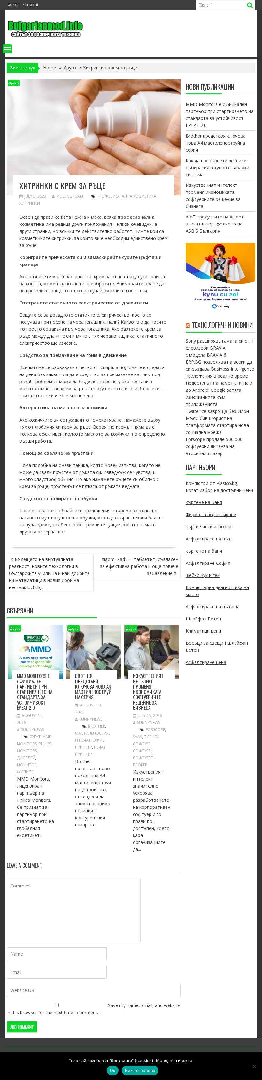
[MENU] (7, 48)
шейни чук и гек (203, 575)
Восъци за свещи (204, 643)
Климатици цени (203, 631)
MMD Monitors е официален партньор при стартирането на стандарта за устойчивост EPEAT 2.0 (34, 691)
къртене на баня (204, 502)
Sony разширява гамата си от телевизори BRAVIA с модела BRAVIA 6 (220, 348)
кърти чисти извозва (208, 527)
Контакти (30, 4)
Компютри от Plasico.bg (211, 483)
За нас (13, 4)
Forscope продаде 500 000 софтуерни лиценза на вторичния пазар (214, 446)
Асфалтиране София (208, 563)
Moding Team (69, 196)
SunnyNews (32, 729)
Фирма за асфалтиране (211, 514)
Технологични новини (222, 325)
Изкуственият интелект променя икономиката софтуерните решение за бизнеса (148, 691)
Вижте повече (140, 1070)
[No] (254, 1066)
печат (100, 747)
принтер (83, 754)
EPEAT (35, 736)
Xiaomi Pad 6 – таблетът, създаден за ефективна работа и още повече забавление (139, 566)
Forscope (155, 729)
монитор (27, 765)
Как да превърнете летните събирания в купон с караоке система (217, 167)
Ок (113, 1070)
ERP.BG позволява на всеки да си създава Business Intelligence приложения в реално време (220, 369)
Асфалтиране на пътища (213, 606)
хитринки (29, 203)
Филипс (25, 772)
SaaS (137, 736)
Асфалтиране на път (208, 539)
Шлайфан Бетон (203, 619)
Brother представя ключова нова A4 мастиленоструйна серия (93, 686)
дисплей (26, 758)
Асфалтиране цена (206, 662)
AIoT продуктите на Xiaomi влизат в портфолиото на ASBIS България (215, 224)
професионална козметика (126, 196)
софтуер (142, 750)
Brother (96, 726)
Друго (14, 83)
